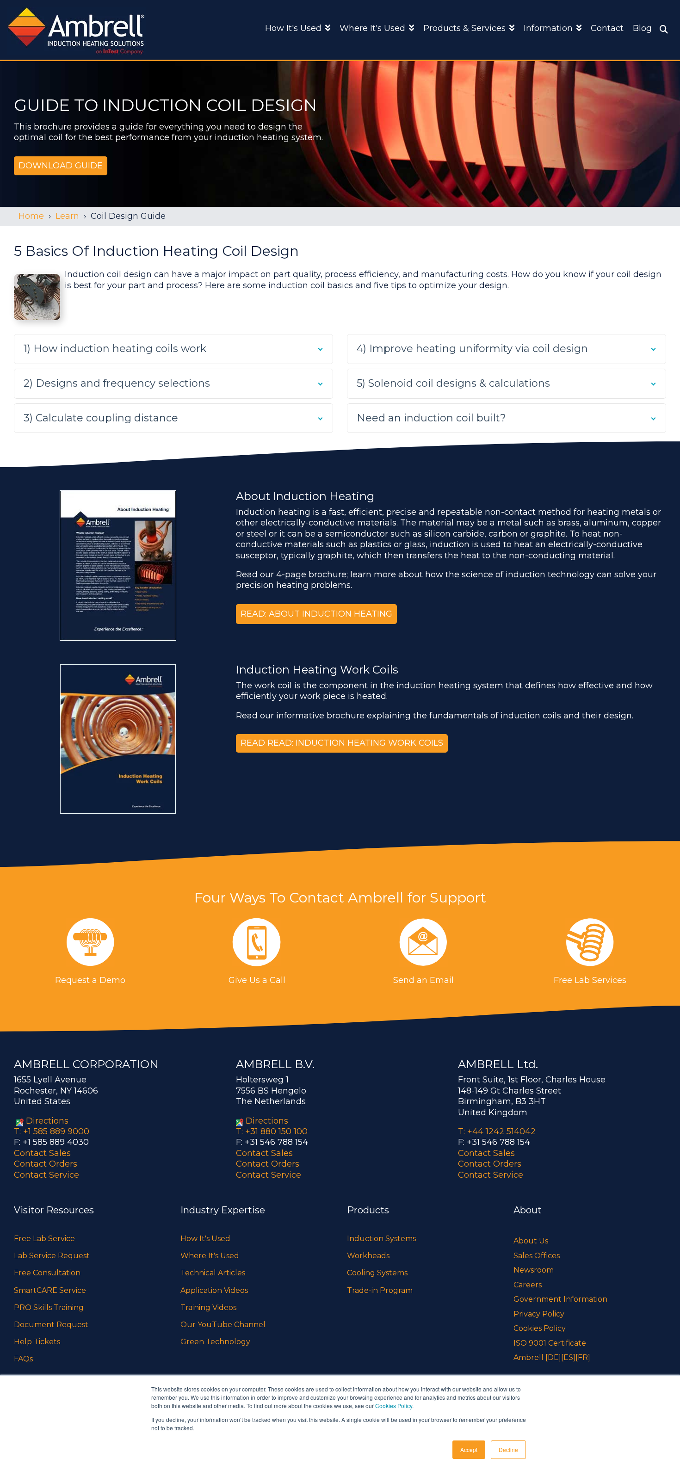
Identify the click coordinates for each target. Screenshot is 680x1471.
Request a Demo (90, 980)
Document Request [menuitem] (51, 1324)
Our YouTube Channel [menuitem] (223, 1324)
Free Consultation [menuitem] (47, 1272)
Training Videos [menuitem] (208, 1307)
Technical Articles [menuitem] (212, 1272)
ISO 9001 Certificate (549, 1343)
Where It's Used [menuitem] (209, 1255)
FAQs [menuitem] (23, 1358)
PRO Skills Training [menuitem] (49, 1307)
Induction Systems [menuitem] (381, 1238)
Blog (642, 28)
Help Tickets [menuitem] (37, 1341)
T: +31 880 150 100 (272, 1131)
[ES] (568, 1357)
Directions (47, 1121)
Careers (527, 1284)
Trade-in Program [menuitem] (380, 1290)
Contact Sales (42, 1153)
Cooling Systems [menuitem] (377, 1272)
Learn (67, 216)
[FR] (582, 1357)
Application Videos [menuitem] (214, 1290)
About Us (530, 1240)
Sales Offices (536, 1255)
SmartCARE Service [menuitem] (50, 1290)
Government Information (560, 1299)
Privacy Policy (538, 1314)
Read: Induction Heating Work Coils (355, 743)
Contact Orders (45, 1164)
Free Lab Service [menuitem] (44, 1238)
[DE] (553, 1357)
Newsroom (533, 1270)
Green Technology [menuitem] (215, 1341)
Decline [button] (508, 1449)
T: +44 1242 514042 (497, 1131)
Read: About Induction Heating (316, 614)
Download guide (61, 166)
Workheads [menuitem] (368, 1255)
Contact (607, 28)
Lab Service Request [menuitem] (52, 1255)
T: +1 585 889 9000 (51, 1131)
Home (31, 216)
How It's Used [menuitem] (205, 1238)
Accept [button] (468, 1449)
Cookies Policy (393, 1405)
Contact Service (46, 1175)
